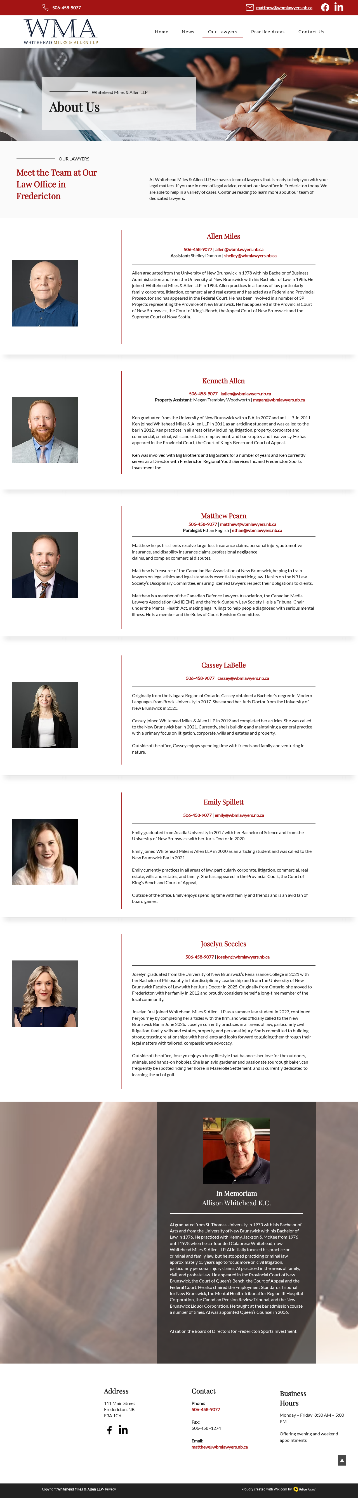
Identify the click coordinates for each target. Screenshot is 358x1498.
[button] (268, 31)
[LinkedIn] (338, 7)
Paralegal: (192, 530)
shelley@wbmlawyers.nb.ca (250, 255)
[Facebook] (325, 7)
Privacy (110, 1489)
